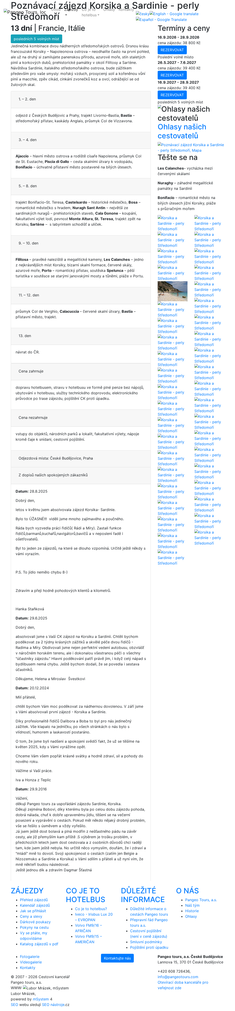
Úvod (56, 9)
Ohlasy (109, 9)
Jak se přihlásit (33, 911)
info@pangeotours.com (178, 976)
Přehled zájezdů (34, 899)
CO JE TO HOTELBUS (85, 895)
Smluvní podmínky (146, 942)
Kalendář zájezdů (35, 905)
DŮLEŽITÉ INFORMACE (143, 895)
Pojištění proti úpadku (149, 947)
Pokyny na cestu (34, 927)
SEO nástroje (53, 1004)
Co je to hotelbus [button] (89, 12)
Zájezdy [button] (71, 9)
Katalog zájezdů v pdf (39, 944)
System (41, 999)
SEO (14, 1004)
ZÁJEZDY (27, 890)
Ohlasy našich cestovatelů (182, 131)
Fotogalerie (29, 956)
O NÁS (187, 890)
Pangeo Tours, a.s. (201, 899)
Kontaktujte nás (117, 958)
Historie (192, 911)
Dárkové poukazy (35, 922)
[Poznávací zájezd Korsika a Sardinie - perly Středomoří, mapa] (191, 147)
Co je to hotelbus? (91, 908)
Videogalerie (31, 962)
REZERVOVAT (172, 50)
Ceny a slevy (31, 916)
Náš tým (192, 905)
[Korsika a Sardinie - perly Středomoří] (172, 223)
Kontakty (126, 9)
